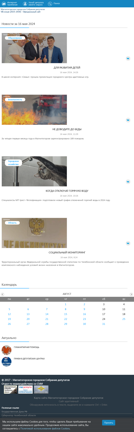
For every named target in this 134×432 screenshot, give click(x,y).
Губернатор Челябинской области (19, 415)
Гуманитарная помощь (26, 347)
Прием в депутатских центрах (29, 358)
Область (12, 222)
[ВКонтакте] (128, 58)
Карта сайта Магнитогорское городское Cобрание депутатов (68, 397)
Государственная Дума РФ (14, 411)
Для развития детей (67, 67)
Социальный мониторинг (67, 252)
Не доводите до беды (67, 129)
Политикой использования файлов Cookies (45, 428)
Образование (15, 37)
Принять (108, 422)
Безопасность (15, 99)
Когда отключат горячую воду (67, 190)
